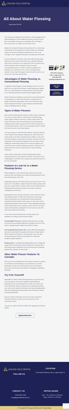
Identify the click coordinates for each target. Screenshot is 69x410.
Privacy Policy (46, 408)
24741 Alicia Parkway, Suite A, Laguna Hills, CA (50, 372)
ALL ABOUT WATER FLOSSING (19, 306)
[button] (65, 3)
